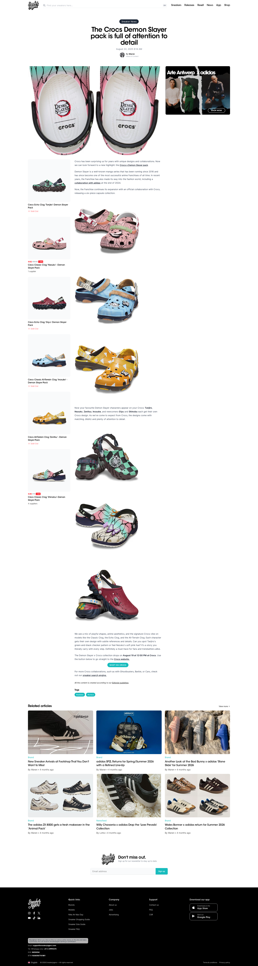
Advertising (114, 914)
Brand (31, 757)
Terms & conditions (210, 962)
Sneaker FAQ (74, 929)
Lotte (102, 832)
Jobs (111, 910)
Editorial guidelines (120, 683)
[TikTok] (34, 918)
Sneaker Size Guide (76, 924)
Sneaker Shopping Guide (79, 919)
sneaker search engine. (95, 675)
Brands (71, 905)
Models (71, 910)
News (210, 5)
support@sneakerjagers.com (44, 945)
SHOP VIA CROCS (118, 665)
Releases (189, 5)
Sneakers (176, 5)
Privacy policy (224, 962)
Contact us (154, 905)
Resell (200, 5)
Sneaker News (129, 21)
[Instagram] (29, 913)
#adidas (79, 694)
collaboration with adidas (88, 182)
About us (113, 905)
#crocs (91, 694)
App (218, 5)
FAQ (151, 910)
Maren (34, 769)
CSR (151, 914)
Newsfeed (101, 820)
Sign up (161, 871)
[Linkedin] (39, 918)
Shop (227, 5)
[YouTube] (29, 918)
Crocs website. (122, 659)
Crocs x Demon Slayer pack (134, 165)
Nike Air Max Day (75, 914)
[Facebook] (34, 913)
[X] (39, 913)
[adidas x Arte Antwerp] (198, 90)
